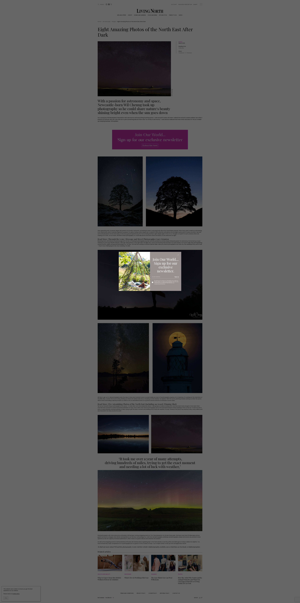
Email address (155, 277)
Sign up (177, 277)
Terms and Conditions (167, 281)
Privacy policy (157, 281)
